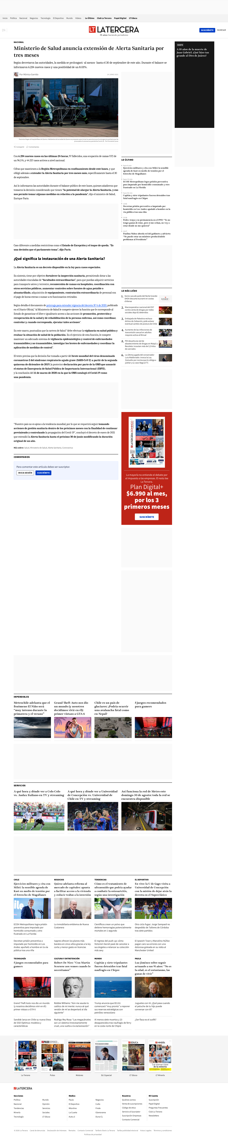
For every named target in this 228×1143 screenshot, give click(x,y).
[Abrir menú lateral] (4, 30)
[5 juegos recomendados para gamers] (153, 727)
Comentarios (34, 147)
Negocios (34, 18)
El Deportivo (58, 18)
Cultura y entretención (67, 958)
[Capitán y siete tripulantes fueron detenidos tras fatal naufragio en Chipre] (113, 987)
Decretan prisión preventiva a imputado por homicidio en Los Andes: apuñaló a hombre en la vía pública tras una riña (146, 209)
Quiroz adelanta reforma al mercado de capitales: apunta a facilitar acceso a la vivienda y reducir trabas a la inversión (72, 889)
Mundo (69, 18)
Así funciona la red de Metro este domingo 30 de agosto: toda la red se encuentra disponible (145, 795)
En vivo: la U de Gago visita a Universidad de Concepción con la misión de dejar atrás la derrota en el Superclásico (153, 889)
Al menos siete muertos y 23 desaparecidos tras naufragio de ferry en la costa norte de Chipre (112, 1022)
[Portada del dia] (147, 466)
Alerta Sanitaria (54, 447)
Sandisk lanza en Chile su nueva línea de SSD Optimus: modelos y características (32, 1022)
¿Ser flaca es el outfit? (145, 1019)
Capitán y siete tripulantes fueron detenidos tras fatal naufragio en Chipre (146, 197)
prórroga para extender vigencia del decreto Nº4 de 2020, (76, 305)
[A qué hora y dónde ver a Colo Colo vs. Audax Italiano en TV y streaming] (39, 816)
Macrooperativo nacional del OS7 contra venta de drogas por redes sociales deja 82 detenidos (139, 310)
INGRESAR (221, 30)
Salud (26, 447)
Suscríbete (44, 472)
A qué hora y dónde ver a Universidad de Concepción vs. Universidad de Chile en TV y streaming (93, 795)
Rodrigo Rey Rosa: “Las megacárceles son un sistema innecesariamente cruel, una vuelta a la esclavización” (72, 1022)
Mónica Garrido (30, 74)
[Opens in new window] (79, 1071)
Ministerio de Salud (38, 447)
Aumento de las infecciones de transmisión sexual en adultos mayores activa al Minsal (138, 332)
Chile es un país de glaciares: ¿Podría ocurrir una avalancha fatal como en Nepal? (111, 708)
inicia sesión (25, 472)
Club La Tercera (104, 18)
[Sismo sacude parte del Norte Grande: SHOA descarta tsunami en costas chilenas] (165, 299)
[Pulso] (52, 1071)
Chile (16, 879)
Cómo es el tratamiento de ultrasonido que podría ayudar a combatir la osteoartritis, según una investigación (113, 889)
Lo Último (89, 18)
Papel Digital (120, 18)
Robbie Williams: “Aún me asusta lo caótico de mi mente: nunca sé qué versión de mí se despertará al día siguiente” (71, 1008)
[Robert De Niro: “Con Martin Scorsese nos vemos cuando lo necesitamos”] (72, 987)
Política (13, 18)
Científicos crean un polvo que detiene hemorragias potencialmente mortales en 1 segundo (112, 927)
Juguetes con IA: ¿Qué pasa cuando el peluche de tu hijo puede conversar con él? (152, 1006)
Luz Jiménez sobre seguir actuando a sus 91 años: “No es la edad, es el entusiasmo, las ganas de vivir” (153, 968)
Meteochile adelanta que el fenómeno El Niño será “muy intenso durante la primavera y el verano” (32, 708)
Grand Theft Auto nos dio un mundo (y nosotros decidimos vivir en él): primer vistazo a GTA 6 (71, 708)
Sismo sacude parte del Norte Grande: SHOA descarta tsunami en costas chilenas (141, 299)
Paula (138, 958)
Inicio (5, 18)
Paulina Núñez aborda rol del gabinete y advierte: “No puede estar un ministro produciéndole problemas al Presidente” (147, 237)
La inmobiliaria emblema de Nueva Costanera (71, 926)
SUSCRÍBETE (146, 517)
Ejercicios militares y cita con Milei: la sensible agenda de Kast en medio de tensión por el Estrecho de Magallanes (145, 171)
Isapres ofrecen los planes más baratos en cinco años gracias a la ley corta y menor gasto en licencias (72, 944)
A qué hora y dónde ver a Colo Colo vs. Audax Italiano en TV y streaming (39, 793)
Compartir (20, 147)
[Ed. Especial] (106, 1071)
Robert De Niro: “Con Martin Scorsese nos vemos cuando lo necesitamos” (72, 967)
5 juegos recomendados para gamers (150, 704)
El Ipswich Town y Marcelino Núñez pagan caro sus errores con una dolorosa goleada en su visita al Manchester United (152, 945)
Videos (78, 18)
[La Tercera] (25, 1071)
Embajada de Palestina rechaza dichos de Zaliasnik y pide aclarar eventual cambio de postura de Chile (141, 321)
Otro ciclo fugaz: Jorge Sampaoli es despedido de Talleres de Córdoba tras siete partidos (152, 927)
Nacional (23, 18)
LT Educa (133, 18)
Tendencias (100, 879)
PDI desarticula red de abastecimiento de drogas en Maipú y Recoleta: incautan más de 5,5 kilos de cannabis (141, 345)
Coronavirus (67, 447)
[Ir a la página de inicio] (114, 30)
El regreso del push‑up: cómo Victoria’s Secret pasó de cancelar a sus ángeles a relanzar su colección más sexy (111, 945)
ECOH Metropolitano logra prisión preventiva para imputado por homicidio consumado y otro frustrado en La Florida (146, 185)
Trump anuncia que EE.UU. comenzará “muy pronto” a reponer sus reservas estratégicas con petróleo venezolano (112, 1008)
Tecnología (45, 18)
